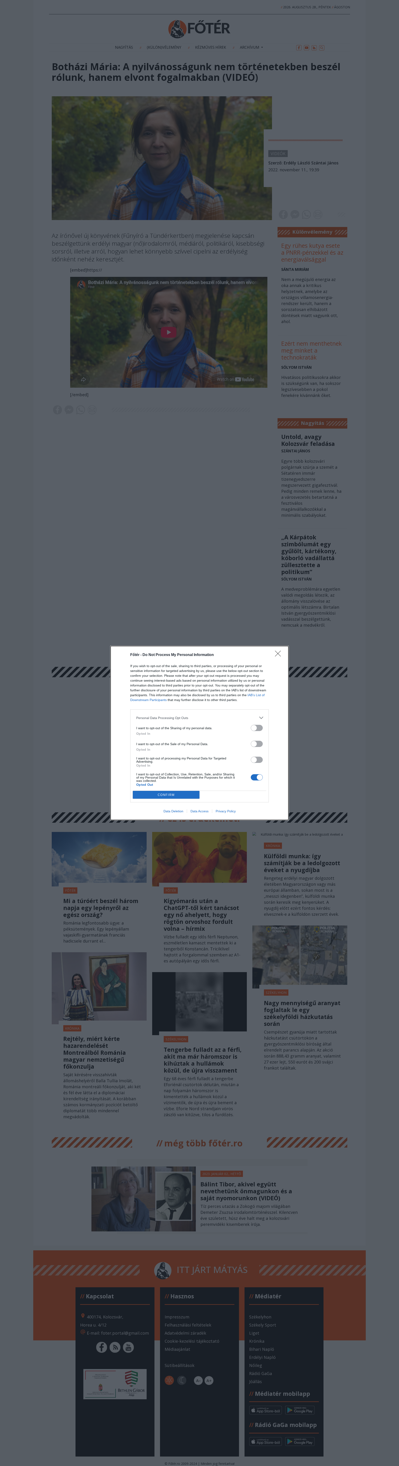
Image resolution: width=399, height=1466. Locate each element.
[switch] (257, 728)
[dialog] (199, 733)
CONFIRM (166, 795)
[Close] (279, 655)
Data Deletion (173, 811)
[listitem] (199, 717)
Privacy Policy (226, 811)
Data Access (199, 811)
